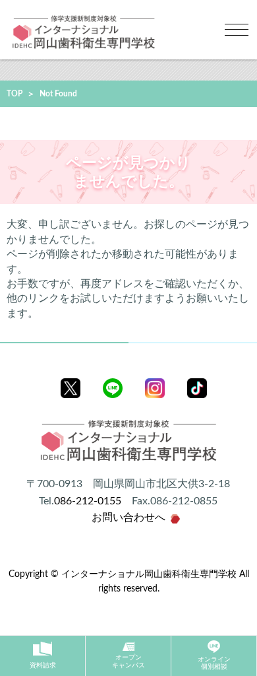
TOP (14, 94)
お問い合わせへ (128, 517)
